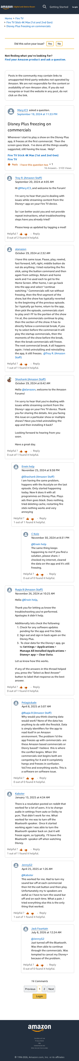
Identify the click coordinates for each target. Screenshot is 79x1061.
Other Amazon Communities (39, 1048)
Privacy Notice (39, 1040)
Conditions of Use (39, 1038)
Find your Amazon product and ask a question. (35, 59)
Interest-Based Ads (39, 1045)
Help (39, 1043)
